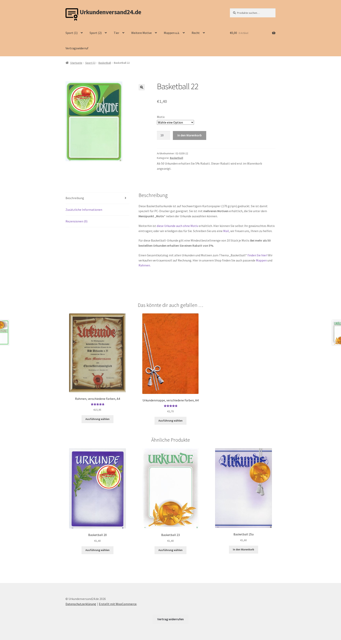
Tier (116, 33)
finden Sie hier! (257, 255)
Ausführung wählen (97, 419)
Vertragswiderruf (77, 48)
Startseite (76, 63)
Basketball (104, 63)
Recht (196, 33)
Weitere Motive (141, 33)
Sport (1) (72, 33)
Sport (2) (96, 33)
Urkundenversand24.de (110, 12)
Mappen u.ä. (172, 33)
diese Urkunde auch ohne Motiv (177, 226)
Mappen (261, 260)
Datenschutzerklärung (81, 604)
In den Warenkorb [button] (243, 549)
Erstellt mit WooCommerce (118, 604)
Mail (226, 231)
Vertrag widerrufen (170, 619)
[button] (142, 87)
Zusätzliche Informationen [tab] (84, 210)
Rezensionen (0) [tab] (76, 221)
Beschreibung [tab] (75, 198)
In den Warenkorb (189, 135)
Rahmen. (145, 265)
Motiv (161, 117)
